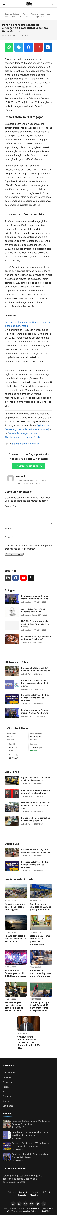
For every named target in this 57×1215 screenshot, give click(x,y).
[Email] (38, 47)
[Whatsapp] (19, 1203)
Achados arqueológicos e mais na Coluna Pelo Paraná (36, 637)
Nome (8, 528)
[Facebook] (28, 47)
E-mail (9, 537)
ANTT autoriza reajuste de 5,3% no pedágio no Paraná (40, 907)
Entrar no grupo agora (30, 466)
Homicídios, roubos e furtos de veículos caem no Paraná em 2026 (36, 805)
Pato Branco (9, 1072)
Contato (35, 1192)
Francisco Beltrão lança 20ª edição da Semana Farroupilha (36, 669)
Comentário (11, 506)
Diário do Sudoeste (13, 14)
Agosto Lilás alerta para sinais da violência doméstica (35, 779)
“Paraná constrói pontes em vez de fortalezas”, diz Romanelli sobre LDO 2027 (28, 1042)
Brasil (5, 1091)
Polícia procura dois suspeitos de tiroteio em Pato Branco (35, 791)
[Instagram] (8, 578)
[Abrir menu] (4, 3)
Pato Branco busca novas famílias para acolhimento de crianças (35, 683)
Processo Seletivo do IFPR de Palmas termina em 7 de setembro (35, 698)
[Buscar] (53, 3)
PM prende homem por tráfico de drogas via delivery (35, 819)
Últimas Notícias (16, 662)
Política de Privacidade (18, 1192)
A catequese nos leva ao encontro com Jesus (33, 610)
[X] (31, 578)
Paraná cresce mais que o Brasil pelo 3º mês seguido (15, 907)
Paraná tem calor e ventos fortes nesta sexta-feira (15, 938)
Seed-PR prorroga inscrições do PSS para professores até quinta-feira (39, 1006)
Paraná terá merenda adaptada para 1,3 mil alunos (40, 973)
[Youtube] (23, 578)
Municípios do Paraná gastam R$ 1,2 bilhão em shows (15, 973)
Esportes (7, 1082)
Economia (8, 1096)
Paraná (25, 14)
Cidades (7, 1077)
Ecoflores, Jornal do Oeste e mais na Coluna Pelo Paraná (34, 597)
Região (6, 1101)
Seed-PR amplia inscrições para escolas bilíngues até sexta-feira (14, 1006)
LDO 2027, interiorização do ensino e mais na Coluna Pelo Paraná (35, 624)
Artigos (10, 590)
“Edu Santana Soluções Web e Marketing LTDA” (30, 1211)
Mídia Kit (34, 1195)
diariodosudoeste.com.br (25, 443)
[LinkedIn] (48, 47)
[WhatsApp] (9, 47)
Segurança (12, 772)
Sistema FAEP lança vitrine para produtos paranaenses (40, 940)
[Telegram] (18, 47)
